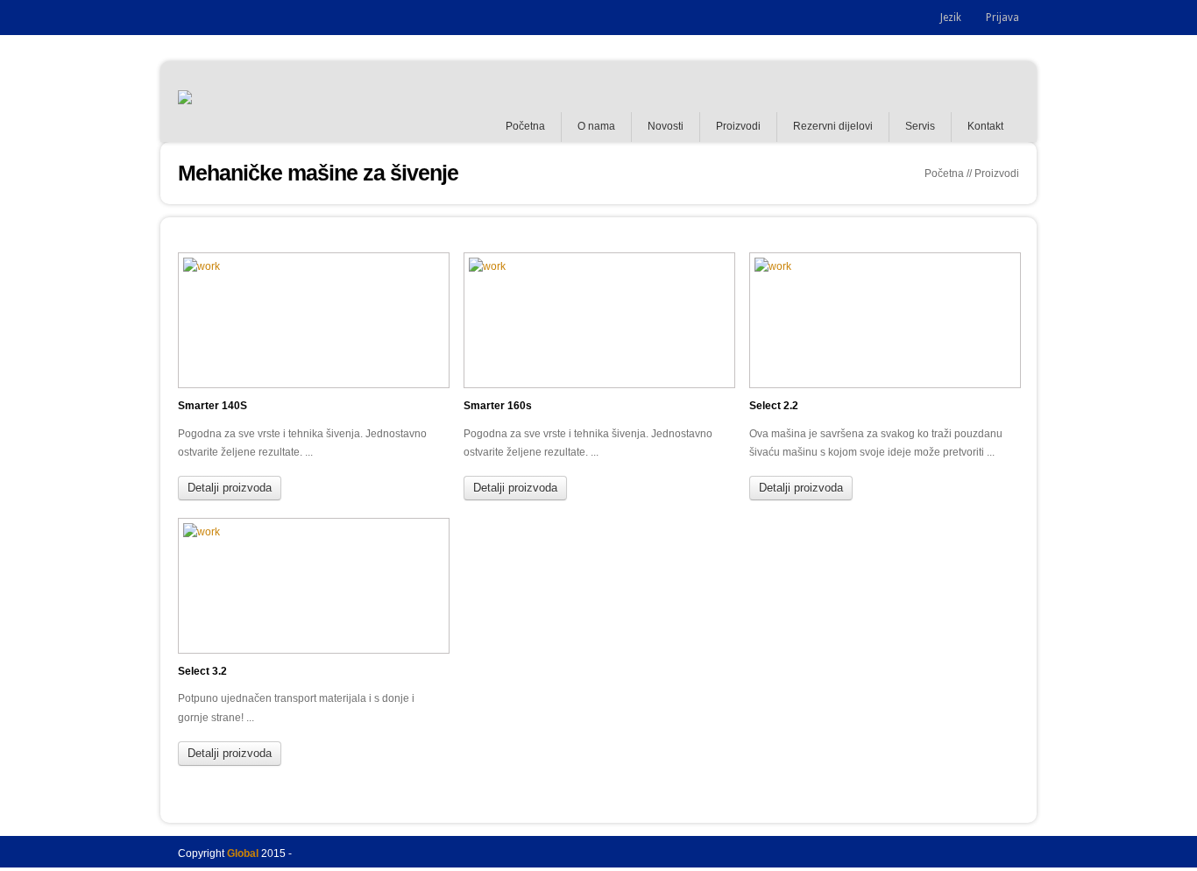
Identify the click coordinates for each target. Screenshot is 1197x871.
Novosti (665, 126)
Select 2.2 (773, 406)
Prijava (1002, 17)
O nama (596, 126)
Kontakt (985, 126)
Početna (525, 126)
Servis (920, 126)
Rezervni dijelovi (833, 126)
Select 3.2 (202, 671)
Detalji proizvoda (230, 487)
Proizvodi (738, 126)
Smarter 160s (498, 406)
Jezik (950, 17)
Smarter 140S (212, 406)
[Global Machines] (185, 101)
